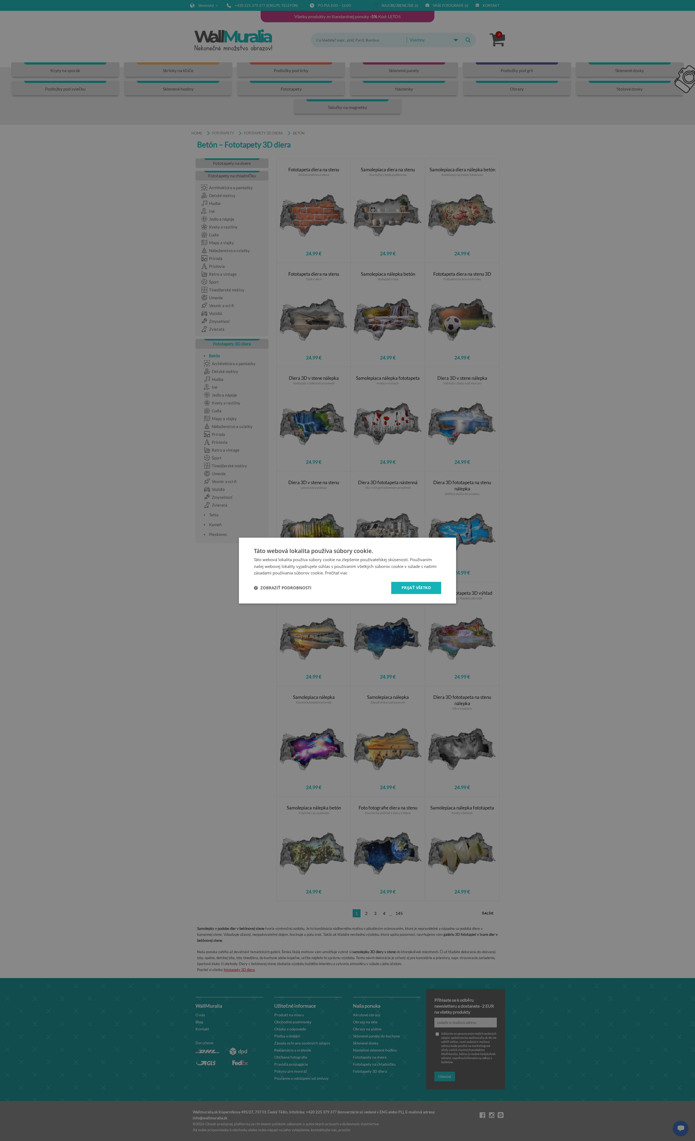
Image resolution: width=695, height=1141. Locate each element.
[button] (282, 588)
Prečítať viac (336, 573)
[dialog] (347, 570)
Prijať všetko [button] (416, 587)
